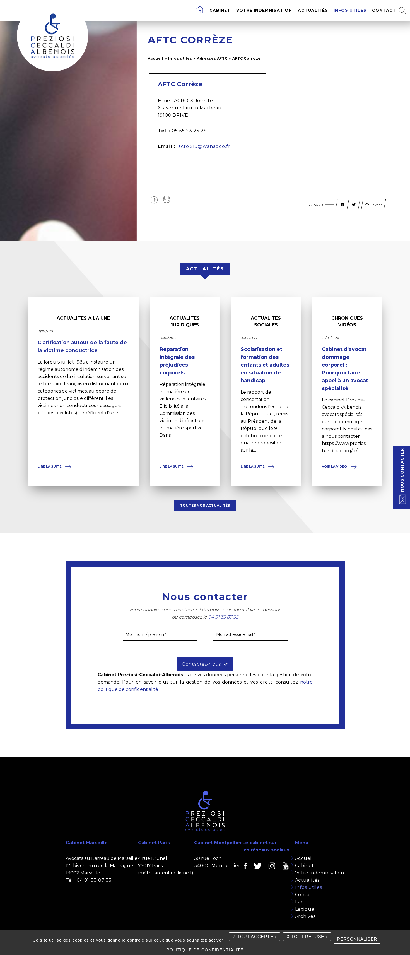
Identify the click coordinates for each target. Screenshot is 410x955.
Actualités (313, 10)
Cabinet (219, 10)
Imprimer (166, 199)
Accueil (155, 58)
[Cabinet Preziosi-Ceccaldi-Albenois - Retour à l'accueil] (52, 35)
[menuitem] (200, 10)
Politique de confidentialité (205, 949)
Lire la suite (50, 466)
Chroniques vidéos (347, 322)
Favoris (376, 205)
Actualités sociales (266, 322)
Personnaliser (357, 939)
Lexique (305, 909)
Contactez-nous (201, 664)
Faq (299, 902)
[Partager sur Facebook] (342, 204)
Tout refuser (309, 936)
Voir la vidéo (335, 466)
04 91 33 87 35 (94, 880)
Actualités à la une (83, 318)
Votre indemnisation (264, 10)
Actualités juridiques (185, 322)
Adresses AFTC (212, 58)
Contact (384, 10)
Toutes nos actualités (205, 505)
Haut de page (154, 199)
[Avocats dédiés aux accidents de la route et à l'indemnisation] (200, 10)
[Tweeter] (353, 204)
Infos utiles (350, 10)
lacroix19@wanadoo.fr (203, 146)
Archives (305, 916)
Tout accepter (256, 936)
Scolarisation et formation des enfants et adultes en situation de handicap (265, 365)
